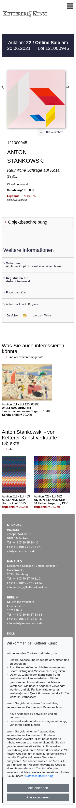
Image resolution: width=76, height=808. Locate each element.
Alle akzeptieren (38, 797)
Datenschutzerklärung (39, 775)
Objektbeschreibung (27, 222)
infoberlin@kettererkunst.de (25, 623)
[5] (3, 87)
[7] (67, 87)
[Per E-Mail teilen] (23, 315)
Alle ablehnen (38, 788)
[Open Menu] (70, 6)
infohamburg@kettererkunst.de (27, 587)
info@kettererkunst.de (21, 551)
